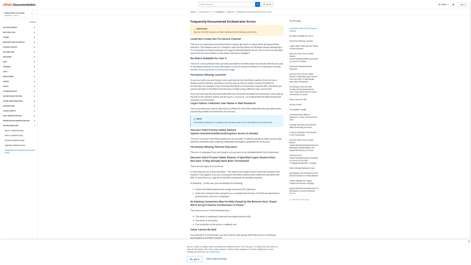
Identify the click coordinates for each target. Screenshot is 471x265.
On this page (295, 21)
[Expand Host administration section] (34, 116)
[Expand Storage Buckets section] (34, 91)
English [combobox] (442, 4)
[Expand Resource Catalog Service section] (34, 42)
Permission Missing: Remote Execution (213, 147)
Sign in (463, 4)
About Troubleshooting (14, 130)
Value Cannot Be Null (203, 229)
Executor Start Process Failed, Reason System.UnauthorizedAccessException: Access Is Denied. (224, 131)
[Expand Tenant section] (34, 37)
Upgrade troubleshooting (15, 145)
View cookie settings (216, 258)
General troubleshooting (14, 140)
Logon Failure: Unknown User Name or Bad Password (222, 103)
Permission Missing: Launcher (208, 74)
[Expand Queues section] (34, 81)
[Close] (469, 241)
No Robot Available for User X (208, 58)
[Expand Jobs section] (34, 62)
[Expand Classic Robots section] (34, 111)
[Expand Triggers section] (34, 67)
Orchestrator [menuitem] (204, 12)
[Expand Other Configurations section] (34, 101)
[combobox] (227, 4)
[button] (19, 151)
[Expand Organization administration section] (34, 121)
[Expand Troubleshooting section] (34, 126)
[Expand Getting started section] (34, 27)
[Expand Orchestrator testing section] (34, 96)
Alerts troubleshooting (14, 135)
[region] (235, 252)
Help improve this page (300, 199)
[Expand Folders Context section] (34, 47)
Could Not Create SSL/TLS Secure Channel (215, 39)
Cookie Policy (214, 252)
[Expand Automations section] (34, 52)
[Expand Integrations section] (34, 106)
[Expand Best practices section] (34, 32)
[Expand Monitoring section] (34, 76)
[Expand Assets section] (34, 86)
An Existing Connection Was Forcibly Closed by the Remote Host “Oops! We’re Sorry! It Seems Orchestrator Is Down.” (233, 203)
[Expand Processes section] (34, 57)
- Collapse (32, 22)
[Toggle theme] (453, 4)
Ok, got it (194, 259)
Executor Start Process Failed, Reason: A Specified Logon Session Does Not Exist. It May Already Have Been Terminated (232, 159)
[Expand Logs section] (34, 72)
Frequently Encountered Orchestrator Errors (254, 12)
